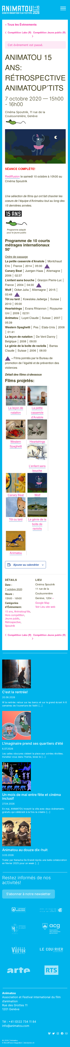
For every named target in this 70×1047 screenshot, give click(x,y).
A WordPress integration (12, 1043)
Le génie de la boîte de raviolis (37, 524)
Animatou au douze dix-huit (25, 850)
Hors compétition (14, 615)
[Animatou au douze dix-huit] (16, 831)
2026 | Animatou (11, 1040)
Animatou (20, 10)
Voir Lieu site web (45, 606)
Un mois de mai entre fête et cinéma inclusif (31, 796)
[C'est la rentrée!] (16, 674)
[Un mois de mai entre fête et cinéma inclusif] (16, 776)
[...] (41, 705)
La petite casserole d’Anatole (37, 412)
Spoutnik (10, 625)
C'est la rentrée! (15, 692)
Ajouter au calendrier (26, 564)
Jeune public (16, 122)
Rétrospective (13, 622)
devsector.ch (29, 1043)
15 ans (9, 611)
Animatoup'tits (22, 611)
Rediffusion (12, 176)
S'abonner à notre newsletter (28, 894)
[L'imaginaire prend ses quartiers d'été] (16, 725)
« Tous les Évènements (21, 24)
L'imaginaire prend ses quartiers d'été (32, 743)
